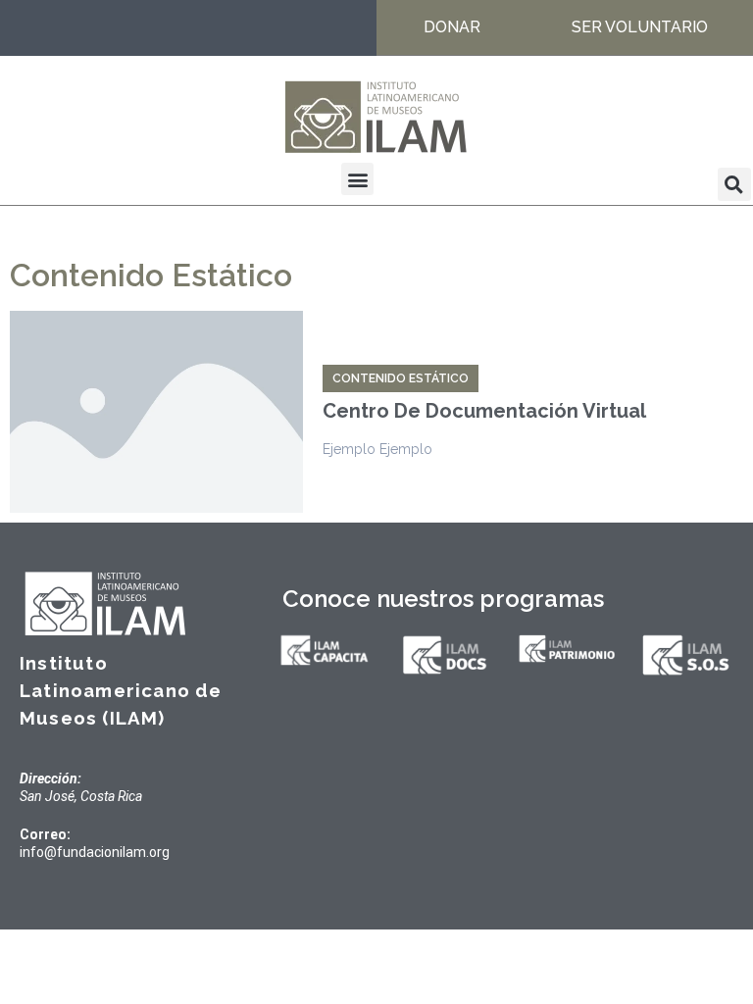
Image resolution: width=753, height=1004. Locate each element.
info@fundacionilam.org (95, 852)
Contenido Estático (400, 378)
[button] (357, 179)
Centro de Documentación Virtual (484, 411)
